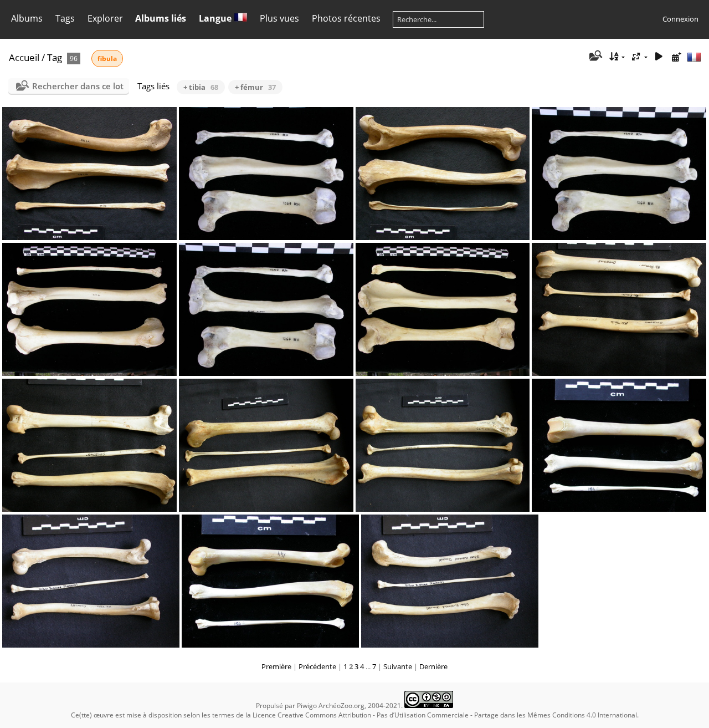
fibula (107, 58)
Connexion (680, 19)
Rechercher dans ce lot (78, 85)
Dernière (433, 666)
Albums (27, 18)
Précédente (317, 666)
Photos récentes (346, 18)
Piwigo (307, 705)
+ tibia (200, 87)
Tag (54, 57)
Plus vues (279, 18)
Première (276, 666)
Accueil (24, 57)
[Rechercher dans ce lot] (595, 56)
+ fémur (255, 87)
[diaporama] (658, 57)
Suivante (397, 666)
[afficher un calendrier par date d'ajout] (676, 57)
